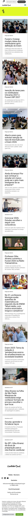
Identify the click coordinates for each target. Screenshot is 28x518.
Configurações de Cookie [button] (8, 514)
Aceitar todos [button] (19, 514)
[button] (25, 5)
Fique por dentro (9, 35)
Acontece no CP (9, 214)
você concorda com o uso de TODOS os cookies (13, 506)
